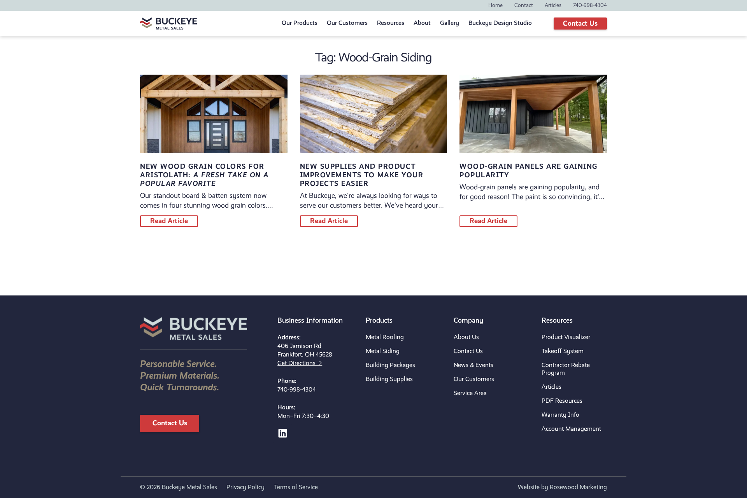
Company (468, 320)
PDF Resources (562, 401)
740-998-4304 (296, 390)
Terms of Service (296, 487)
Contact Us (468, 351)
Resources (390, 23)
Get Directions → (299, 363)
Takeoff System (563, 351)
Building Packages (390, 365)
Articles (551, 387)
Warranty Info (560, 415)
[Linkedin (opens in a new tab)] (282, 433)
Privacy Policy (245, 487)
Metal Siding (383, 351)
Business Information (310, 320)
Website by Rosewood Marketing (562, 487)
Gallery (449, 23)
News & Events (473, 365)
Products (379, 320)
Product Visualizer (566, 337)
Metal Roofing (385, 337)
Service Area (470, 393)
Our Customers (474, 379)
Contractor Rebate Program (566, 369)
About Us (466, 337)
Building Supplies (389, 379)
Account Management (571, 429)
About (422, 23)
